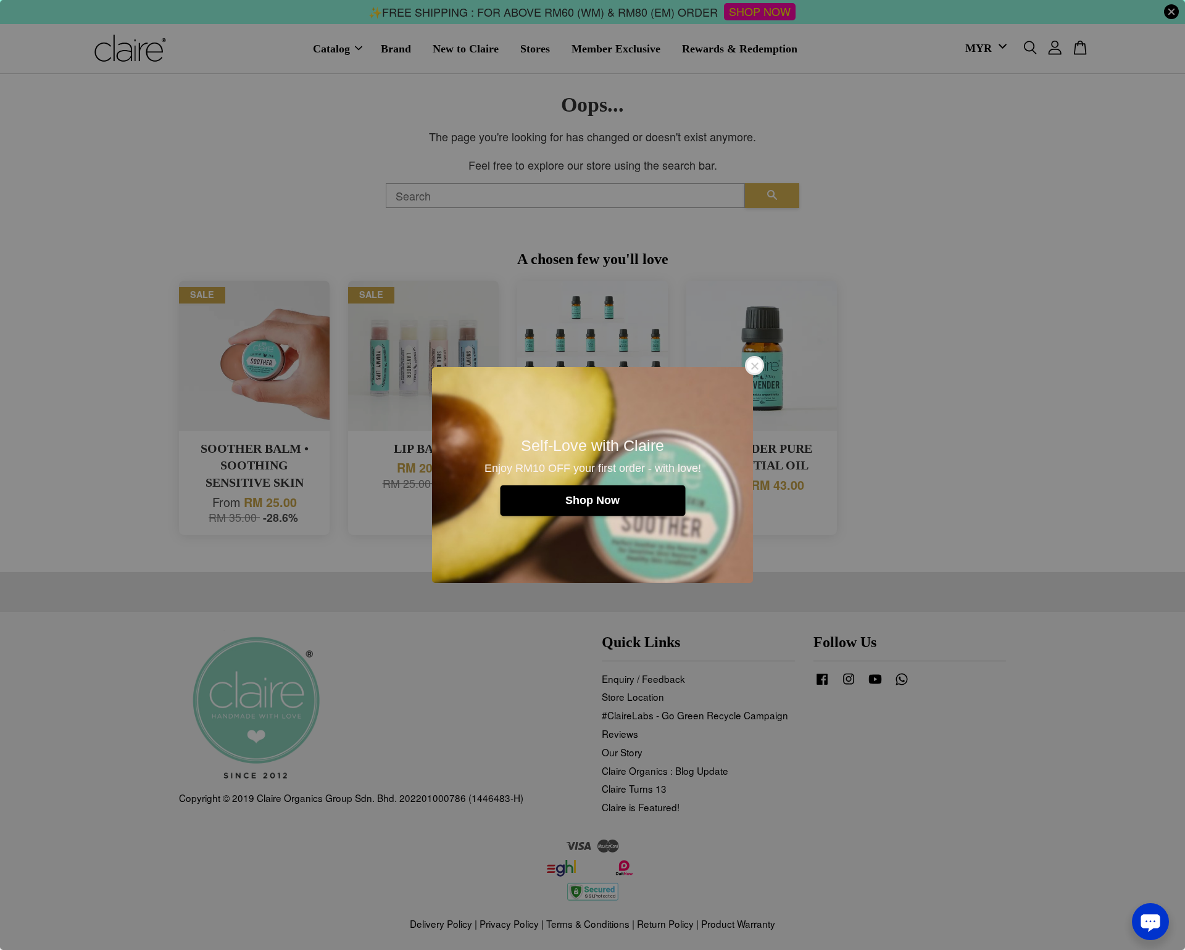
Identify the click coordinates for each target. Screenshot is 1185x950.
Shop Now (592, 500)
